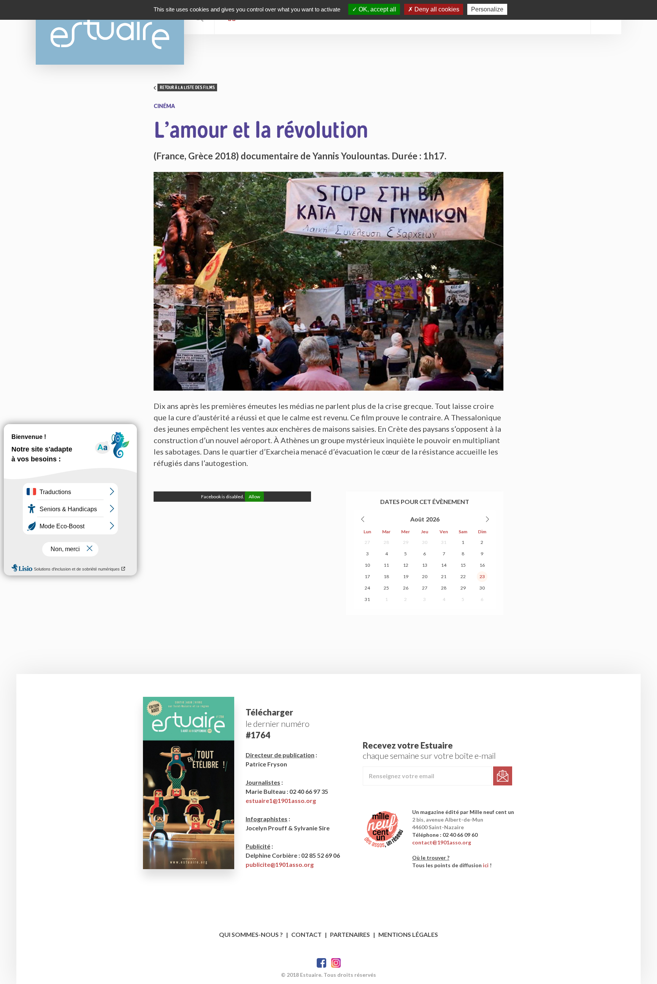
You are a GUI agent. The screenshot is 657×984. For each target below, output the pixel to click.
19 (405, 576)
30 (424, 542)
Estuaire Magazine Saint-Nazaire (110, 32)
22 (463, 576)
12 (405, 565)
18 (386, 576)
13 (424, 565)
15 (463, 565)
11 (386, 565)
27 (367, 542)
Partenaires (350, 934)
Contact (306, 934)
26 (405, 588)
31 (443, 542)
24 (367, 588)
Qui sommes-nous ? (251, 934)
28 (386, 542)
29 (405, 542)
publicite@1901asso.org (280, 864)
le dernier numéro (277, 723)
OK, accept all (376, 9)
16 (482, 565)
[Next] (487, 519)
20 (424, 576)
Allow (254, 496)
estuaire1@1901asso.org (281, 800)
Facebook (321, 963)
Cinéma (164, 106)
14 (443, 565)
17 (367, 576)
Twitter (336, 963)
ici (486, 865)
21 (443, 576)
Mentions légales (408, 934)
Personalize (487, 9)
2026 (433, 519)
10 (367, 565)
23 (482, 576)
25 (386, 588)
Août (417, 519)
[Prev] (363, 519)
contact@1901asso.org (441, 842)
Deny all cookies (436, 9)
